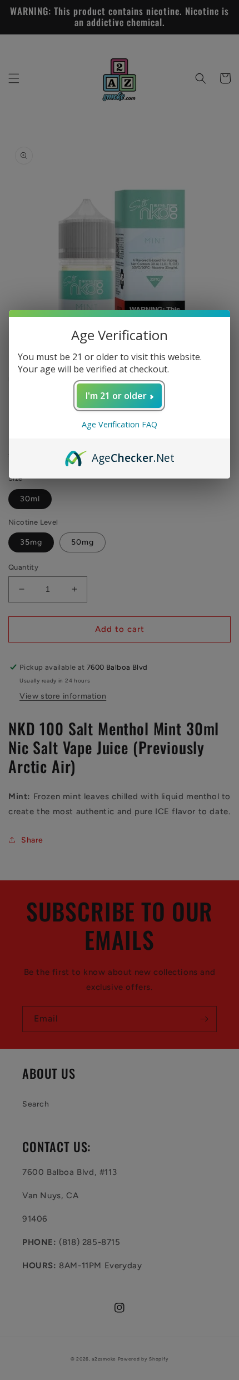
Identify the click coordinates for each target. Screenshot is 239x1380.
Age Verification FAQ (119, 424)
